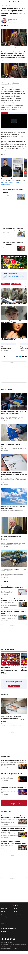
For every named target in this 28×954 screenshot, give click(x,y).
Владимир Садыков (12, 19)
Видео (15, 908)
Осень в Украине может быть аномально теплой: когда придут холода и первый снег (13, 786)
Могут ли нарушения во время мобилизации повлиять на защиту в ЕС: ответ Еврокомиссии (13, 413)
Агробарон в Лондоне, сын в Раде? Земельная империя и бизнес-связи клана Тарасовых (13, 843)
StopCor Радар (4, 917)
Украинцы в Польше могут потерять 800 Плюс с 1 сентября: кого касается (12, 443)
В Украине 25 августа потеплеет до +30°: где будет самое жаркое (13, 507)
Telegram (5, 276)
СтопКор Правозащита (6, 926)
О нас (2, 923)
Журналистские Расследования (8, 928)
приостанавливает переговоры (14, 143)
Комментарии (7, 357)
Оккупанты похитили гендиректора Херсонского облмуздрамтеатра (13, 229)
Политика (8, 5)
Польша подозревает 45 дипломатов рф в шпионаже (13, 243)
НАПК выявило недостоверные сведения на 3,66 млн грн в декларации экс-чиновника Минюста (13, 762)
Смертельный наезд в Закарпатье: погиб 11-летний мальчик (13, 570)
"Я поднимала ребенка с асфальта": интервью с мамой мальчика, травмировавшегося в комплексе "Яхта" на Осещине (13, 719)
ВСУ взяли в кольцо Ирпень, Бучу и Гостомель (9, 347)
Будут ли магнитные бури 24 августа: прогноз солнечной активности (11, 774)
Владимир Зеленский (16, 283)
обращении (16, 83)
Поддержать (15, 686)
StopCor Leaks (6, 811)
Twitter (16, 276)
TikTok (4, 277)
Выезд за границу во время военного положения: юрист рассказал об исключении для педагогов (14, 474)
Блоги (15, 911)
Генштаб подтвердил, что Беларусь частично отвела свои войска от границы (12, 190)
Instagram (21, 276)
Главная (3, 5)
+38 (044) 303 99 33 (14, 804)
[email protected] (13, 948)
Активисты (3, 931)
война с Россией (5, 283)
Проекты (3, 908)
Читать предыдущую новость (8, 344)
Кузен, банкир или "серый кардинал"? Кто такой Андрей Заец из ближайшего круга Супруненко (13, 830)
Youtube (13, 276)
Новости (3, 911)
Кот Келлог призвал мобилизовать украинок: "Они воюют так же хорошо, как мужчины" (13, 538)
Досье (2, 914)
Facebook (9, 276)
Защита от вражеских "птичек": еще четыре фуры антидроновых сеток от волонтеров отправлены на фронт (10, 669)
